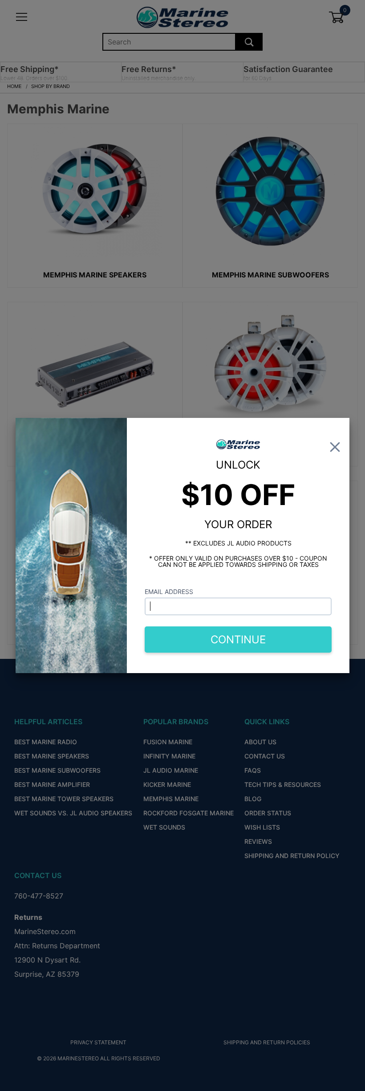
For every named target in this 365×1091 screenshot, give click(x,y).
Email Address (169, 591)
